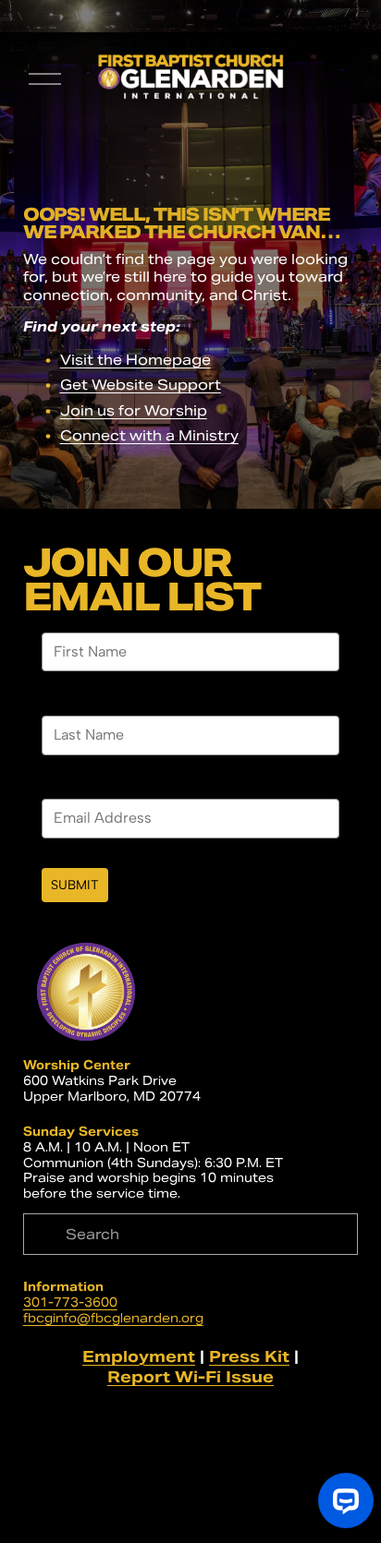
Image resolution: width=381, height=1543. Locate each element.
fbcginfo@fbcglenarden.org (113, 1318)
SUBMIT (75, 885)
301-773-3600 (70, 1303)
